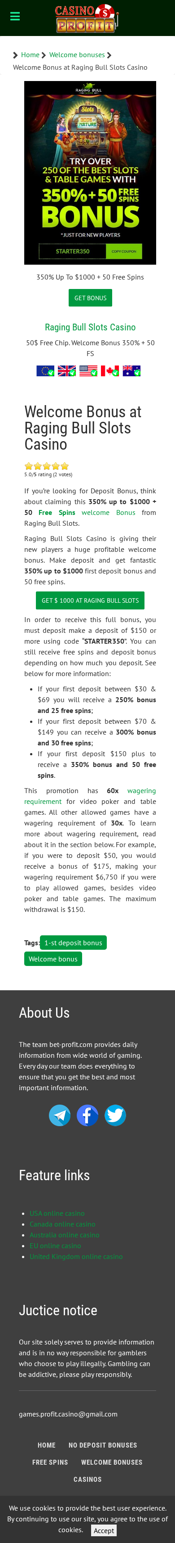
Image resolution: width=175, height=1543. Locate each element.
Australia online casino (65, 1234)
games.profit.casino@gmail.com (68, 1413)
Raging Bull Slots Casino (90, 327)
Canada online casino (63, 1223)
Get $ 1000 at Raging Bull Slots (90, 600)
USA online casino (57, 1213)
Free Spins (57, 512)
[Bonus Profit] (87, 18)
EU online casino (55, 1245)
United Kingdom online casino (76, 1256)
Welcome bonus (53, 958)
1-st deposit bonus (73, 942)
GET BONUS (90, 297)
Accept (104, 1530)
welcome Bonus (108, 512)
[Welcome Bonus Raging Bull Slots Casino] (90, 171)
